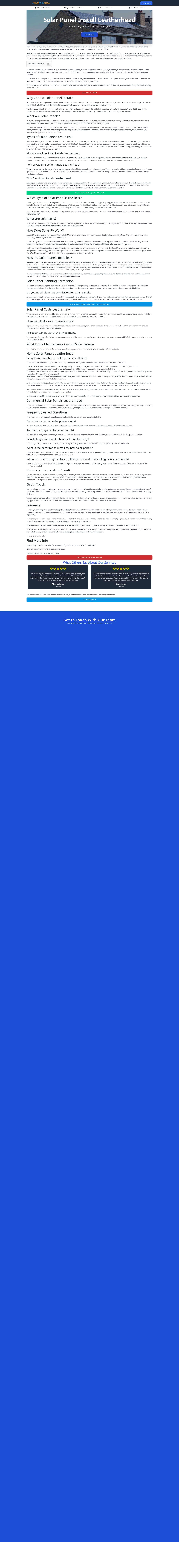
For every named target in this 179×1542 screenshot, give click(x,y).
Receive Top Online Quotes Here (89, 558)
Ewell (57, 553)
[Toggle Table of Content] (47, 64)
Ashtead (30, 553)
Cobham (43, 553)
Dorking (50, 553)
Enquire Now (89, 606)
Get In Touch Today (89, 93)
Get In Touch (146, 3)
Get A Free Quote (89, 600)
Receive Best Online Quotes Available (89, 193)
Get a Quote (89, 35)
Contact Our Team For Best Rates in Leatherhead (89, 304)
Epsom (36, 553)
